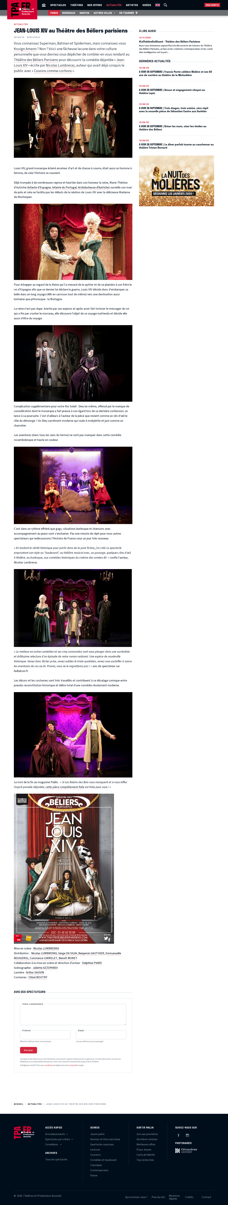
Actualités (114, 5)
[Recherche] (165, 5)
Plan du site (158, 1197)
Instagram (187, 1135)
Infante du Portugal (64, 187)
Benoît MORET (68, 958)
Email (81, 1030)
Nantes (84, 13)
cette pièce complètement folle (65, 787)
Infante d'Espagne (39, 187)
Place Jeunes (144, 1149)
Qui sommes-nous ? (136, 1197)
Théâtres (76, 5)
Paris (54, 13)
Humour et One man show (105, 1139)
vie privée (73, 1065)
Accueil (18, 1104)
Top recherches (145, 1160)
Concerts (95, 1155)
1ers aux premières (147, 1134)
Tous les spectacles (56, 1159)
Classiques (96, 1165)
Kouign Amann (25, 49)
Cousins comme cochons (53, 71)
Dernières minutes (147, 1139)
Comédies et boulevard (103, 1160)
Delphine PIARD (92, 963)
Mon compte (212, 5)
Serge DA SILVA (67, 953)
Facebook (178, 1135)
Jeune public (97, 1134)
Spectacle (33, 37)
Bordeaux (68, 13)
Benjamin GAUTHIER (91, 953)
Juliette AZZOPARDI (45, 968)
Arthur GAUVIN (35, 972)
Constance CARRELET (43, 958)
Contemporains (99, 1170)
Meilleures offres (146, 1144)
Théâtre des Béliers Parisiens (36, 60)
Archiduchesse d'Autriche (93, 187)
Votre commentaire (32, 1004)
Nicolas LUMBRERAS (46, 948)
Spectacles (58, 5)
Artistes (132, 5)
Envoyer (28, 1050)
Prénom (26, 1030)
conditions (48, 1065)
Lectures (95, 1149)
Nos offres (94, 5)
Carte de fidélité (146, 1155)
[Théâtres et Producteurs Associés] (43, 5)
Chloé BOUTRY (38, 977)
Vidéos (146, 5)
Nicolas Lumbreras (60, 65)
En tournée (126, 13)
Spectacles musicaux (102, 1144)
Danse (93, 1175)
